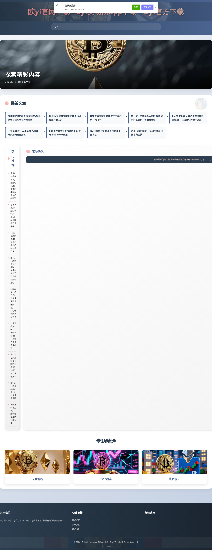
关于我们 (76, 524)
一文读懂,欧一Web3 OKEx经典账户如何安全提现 (23, 133)
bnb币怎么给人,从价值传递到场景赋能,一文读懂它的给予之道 (187, 118)
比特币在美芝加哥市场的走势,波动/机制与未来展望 (65, 133)
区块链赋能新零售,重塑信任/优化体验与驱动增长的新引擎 (24, 118)
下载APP (147, 7)
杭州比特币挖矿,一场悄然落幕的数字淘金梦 (147, 133)
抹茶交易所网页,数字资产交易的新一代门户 (106, 118)
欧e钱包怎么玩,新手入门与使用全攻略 (105, 133)
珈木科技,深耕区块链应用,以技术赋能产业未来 (65, 118)
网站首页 (76, 520)
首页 (57, 26)
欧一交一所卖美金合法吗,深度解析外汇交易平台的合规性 (147, 118)
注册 (136, 7)
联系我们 (76, 529)
